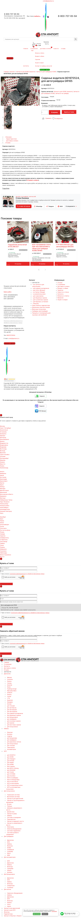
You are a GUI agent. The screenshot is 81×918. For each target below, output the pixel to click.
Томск (2, 545)
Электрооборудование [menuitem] (14, 829)
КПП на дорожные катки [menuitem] (15, 785)
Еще (32, 50)
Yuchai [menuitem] (9, 696)
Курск (2, 485)
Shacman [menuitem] (10, 732)
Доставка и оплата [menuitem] (10, 668)
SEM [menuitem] (8, 855)
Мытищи (2, 498)
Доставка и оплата (45, 48)
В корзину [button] (18, 264)
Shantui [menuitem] (9, 902)
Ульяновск (3, 551)
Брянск (2, 441)
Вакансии (60, 298)
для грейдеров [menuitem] (11, 719)
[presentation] (38, 269)
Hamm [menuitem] (9, 906)
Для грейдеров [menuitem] (8, 836)
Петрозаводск (4, 524)
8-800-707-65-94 (11, 14)
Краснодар (3, 479)
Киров (2, 475)
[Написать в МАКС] (5, 361)
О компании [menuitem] (7, 664)
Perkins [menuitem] (9, 681)
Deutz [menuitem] (9, 687)
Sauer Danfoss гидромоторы (41, 305)
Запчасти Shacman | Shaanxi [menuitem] (13, 916)
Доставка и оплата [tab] (12, 141)
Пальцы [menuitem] (9, 806)
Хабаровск (3, 549)
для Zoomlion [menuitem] (11, 776)
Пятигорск (3, 528)
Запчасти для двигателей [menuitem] (15, 798)
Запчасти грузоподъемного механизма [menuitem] (15, 801)
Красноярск (3, 481)
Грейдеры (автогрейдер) (40, 311)
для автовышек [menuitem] (12, 709)
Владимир (3, 447)
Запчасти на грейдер (62, 93)
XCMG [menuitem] (9, 847)
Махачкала (3, 492)
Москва (2, 426)
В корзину (54, 112)
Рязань (2, 532)
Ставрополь (4, 539)
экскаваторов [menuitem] (11, 749)
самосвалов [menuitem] (11, 747)
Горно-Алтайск (4, 454)
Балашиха (3, 433)
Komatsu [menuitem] (9, 734)
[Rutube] (9, 361)
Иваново (2, 460)
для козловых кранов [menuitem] (14, 721)
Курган (2, 483)
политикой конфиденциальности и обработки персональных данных (27, 573)
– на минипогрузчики (38, 294)
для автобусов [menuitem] (11, 708)
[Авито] (45, 17)
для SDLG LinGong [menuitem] (13, 768)
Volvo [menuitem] (9, 904)
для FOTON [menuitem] (10, 760)
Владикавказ (4, 445)
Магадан (2, 488)
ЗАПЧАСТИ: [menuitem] (7, 672)
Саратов (2, 536)
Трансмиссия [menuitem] (11, 819)
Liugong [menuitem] (9, 736)
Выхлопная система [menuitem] (13, 796)
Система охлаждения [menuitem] (14, 817)
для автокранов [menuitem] (12, 711)
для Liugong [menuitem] (11, 766)
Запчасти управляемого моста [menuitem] (14, 824)
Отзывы (63, 48)
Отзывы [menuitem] (6, 670)
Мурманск (3, 496)
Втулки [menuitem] (9, 804)
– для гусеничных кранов (40, 300)
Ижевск (2, 462)
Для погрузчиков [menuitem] (9, 791)
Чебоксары (3, 553)
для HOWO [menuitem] (10, 764)
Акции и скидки (39, 62)
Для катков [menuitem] (7, 889)
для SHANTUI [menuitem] (11, 755)
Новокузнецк (4, 503)
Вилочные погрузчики (39, 309)
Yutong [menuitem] (9, 683)
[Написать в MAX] (43, 17)
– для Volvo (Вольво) (38, 290)
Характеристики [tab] (11, 139)
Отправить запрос (32, 180)
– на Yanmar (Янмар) (38, 292)
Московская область (6, 494)
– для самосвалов (37, 296)
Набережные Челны (6, 500)
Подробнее (5, 188)
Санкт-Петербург (5, 428)
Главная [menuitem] (6, 662)
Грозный (2, 456)
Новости (56, 48)
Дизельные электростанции (41, 307)
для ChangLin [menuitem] (11, 759)
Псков (2, 526)
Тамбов (2, 543)
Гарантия (37, 59)
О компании (34, 48)
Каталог (12, 71)
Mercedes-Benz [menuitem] (11, 690)
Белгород (3, 437)
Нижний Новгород (6, 511)
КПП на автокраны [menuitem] (13, 783)
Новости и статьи (63, 292)
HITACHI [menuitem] (9, 692)
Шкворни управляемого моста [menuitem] (14, 809)
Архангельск (4, 430)
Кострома (3, 477)
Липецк (2, 486)
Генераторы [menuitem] (11, 885)
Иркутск (2, 464)
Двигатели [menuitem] (7, 673)
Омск (1, 513)
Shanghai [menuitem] (10, 702)
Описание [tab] (8, 137)
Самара (2, 534)
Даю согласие (36, 914)
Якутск (2, 556)
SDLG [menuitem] (9, 853)
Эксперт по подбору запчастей (43, 66)
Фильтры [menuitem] (10, 846)
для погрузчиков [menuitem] (12, 726)
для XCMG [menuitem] (10, 757)
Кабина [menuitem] (9, 882)
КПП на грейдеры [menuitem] (12, 778)
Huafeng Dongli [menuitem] (11, 689)
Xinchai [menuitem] (9, 704)
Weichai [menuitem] (9, 677)
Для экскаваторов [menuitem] (9, 857)
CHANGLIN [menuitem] (10, 849)
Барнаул (2, 435)
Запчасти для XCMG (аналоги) (25, 71)
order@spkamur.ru (48, 1)
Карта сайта (7, 292)
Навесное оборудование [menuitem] (14, 893)
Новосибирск (4, 507)
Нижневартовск (5, 509)
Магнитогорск (4, 490)
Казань (2, 466)
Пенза (2, 522)
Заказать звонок (9, 343)
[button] (57, 118)
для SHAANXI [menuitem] (11, 770)
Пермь (2, 520)
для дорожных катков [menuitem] (14, 742)
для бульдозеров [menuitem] (12, 717)
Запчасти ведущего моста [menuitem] (15, 821)
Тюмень (2, 547)
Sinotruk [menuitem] (9, 685)
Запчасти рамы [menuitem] (12, 813)
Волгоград (3, 449)
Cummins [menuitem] (10, 679)
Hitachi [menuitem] (9, 870)
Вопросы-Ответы (39, 53)
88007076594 (11, 335)
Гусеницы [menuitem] (10, 887)
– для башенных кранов (39, 298)
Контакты (26, 66)
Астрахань (3, 432)
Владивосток (4, 443)
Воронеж (3, 452)
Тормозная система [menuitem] (13, 795)
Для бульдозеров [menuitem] (9, 874)
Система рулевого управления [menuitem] (12, 833)
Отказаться (45, 914)
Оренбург (3, 517)
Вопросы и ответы (63, 296)
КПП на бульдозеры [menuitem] (13, 779)
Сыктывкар (3, 541)
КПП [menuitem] (5, 751)
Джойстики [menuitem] (10, 812)
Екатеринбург (4, 458)
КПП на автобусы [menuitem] (12, 781)
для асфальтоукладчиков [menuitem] (15, 713)
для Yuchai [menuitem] (10, 772)
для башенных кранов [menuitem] (14, 715)
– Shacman (35, 303)
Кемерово (3, 473)
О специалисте (70, 206)
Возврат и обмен (39, 56)
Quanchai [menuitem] (10, 700)
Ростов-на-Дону (5, 530)
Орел (1, 519)
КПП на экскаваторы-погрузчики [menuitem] (13, 788)
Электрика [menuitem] (10, 827)
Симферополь (4, 538)
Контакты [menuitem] (7, 666)
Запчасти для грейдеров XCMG (46, 71)
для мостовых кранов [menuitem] (14, 725)
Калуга (2, 471)
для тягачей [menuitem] (11, 706)
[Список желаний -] (35, 44)
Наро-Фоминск (4, 502)
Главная (25, 48)
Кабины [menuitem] (6, 728)
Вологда (2, 451)
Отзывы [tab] (7, 142)
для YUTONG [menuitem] (11, 774)
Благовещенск (4, 439)
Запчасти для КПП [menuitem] (10, 910)
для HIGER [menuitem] (10, 762)
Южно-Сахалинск (5, 555)
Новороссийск (4, 505)
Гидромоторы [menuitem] (8, 914)
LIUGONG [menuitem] (10, 851)
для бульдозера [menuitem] (12, 738)
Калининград (4, 468)
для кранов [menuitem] (10, 723)
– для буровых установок (40, 301)
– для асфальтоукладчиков (40, 288)
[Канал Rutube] (48, 17)
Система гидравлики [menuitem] (13, 830)
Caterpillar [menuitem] (10, 868)
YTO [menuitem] (8, 698)
